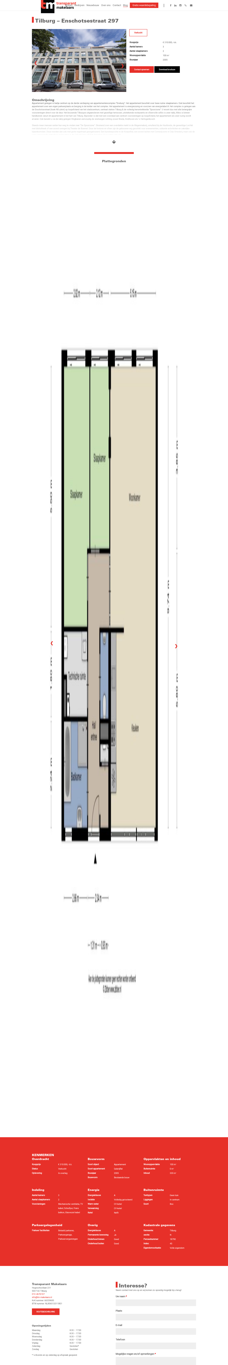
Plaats (119, 1310)
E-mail (119, 1325)
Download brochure (167, 69)
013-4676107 (38, 1294)
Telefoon (120, 1339)
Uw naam (121, 1296)
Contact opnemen (141, 69)
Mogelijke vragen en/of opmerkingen (136, 1353)
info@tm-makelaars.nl (42, 1297)
